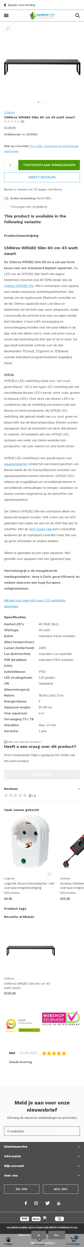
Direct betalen (42, 177)
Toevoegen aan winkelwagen (49, 165)
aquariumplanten (16, 464)
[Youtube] (58, 1203)
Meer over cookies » (43, 1242)
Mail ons (60, 1189)
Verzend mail (41, 774)
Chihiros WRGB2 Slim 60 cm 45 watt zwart (27, 986)
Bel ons (22, 1189)
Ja (39, 1235)
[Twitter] (47, 1203)
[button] (6, 16)
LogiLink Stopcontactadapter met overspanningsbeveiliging (29, 886)
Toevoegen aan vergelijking (28, 206)
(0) (22, 121)
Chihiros (9, 112)
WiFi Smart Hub (40, 529)
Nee (56, 1235)
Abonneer (67, 1131)
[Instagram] (36, 1203)
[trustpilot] (61, 1018)
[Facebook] (26, 1203)
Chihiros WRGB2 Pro (19, 286)
